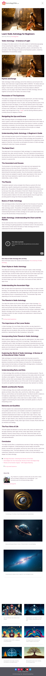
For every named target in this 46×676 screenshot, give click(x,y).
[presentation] (23, 500)
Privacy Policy (25, 671)
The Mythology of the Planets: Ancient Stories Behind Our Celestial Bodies (20, 514)
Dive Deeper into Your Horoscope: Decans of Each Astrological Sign (21, 460)
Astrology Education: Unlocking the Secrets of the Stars (18, 458)
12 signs (21, 110)
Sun (40, 303)
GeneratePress (30, 674)
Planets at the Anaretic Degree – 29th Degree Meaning (18, 462)
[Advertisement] (23, 590)
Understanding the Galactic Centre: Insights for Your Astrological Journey (19, 574)
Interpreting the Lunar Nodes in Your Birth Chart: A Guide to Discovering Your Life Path (34, 619)
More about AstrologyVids (10, 483)
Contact (19, 671)
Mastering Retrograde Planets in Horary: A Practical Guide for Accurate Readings (21, 544)
